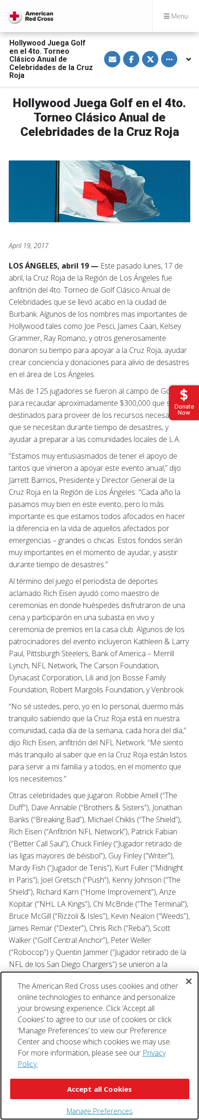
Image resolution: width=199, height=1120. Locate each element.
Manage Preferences (100, 1110)
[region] (99, 1045)
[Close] (189, 981)
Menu (178, 16)
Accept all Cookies (99, 1089)
